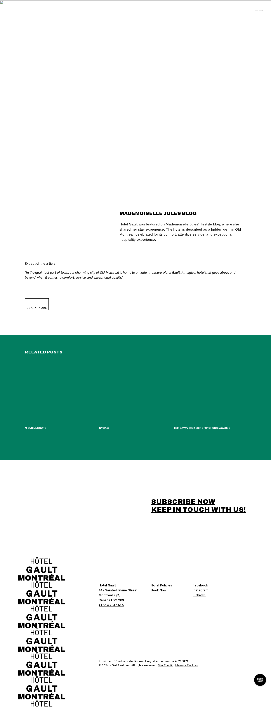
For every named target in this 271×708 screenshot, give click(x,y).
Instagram (200, 590)
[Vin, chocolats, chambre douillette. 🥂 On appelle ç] (41, 534)
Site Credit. (165, 665)
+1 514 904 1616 (111, 605)
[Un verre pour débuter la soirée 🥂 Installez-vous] (122, 534)
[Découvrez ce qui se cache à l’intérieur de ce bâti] (67, 534)
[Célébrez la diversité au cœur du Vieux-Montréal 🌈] (230, 534)
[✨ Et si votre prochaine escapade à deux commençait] (149, 534)
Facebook (200, 585)
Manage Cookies (186, 665)
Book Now (158, 590)
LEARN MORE (37, 308)
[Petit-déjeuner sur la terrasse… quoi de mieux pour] (203, 534)
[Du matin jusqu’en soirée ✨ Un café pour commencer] (257, 534)
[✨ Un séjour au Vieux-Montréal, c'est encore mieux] (13, 534)
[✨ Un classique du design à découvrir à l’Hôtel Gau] (176, 534)
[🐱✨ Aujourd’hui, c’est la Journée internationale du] (95, 534)
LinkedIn (199, 595)
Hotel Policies (161, 585)
